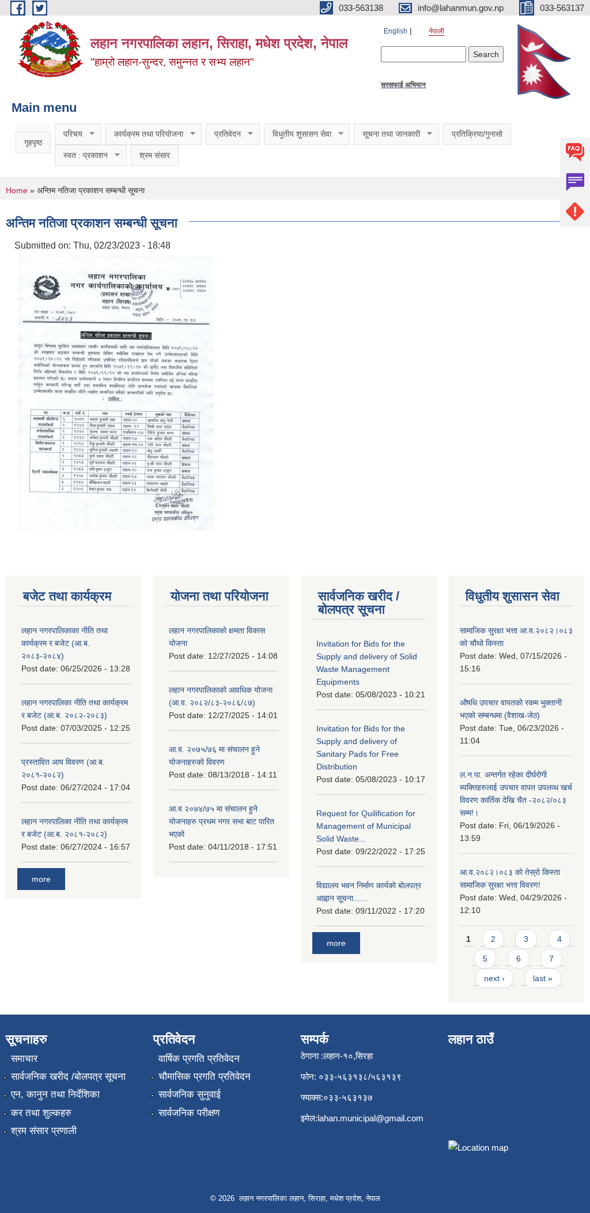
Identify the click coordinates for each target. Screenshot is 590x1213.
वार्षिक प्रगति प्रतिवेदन (199, 1058)
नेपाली (436, 31)
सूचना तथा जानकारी (387, 134)
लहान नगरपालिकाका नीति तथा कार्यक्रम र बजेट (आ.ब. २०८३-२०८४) (64, 643)
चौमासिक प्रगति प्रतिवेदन (204, 1076)
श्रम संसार (154, 155)
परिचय (68, 134)
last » (543, 978)
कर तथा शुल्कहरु (41, 1112)
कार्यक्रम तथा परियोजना (144, 134)
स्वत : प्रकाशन (81, 155)
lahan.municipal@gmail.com (370, 1118)
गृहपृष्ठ (33, 142)
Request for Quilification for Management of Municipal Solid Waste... (365, 826)
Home (17, 190)
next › (494, 978)
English (395, 31)
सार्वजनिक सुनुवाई (189, 1094)
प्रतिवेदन (223, 134)
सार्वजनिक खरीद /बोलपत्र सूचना (68, 1076)
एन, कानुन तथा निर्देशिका (55, 1094)
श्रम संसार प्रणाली (44, 1130)
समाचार (24, 1058)
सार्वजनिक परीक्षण (189, 1112)
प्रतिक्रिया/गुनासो (477, 133)
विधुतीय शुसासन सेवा (297, 134)
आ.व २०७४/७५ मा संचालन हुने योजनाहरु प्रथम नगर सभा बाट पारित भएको (221, 821)
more (41, 879)
